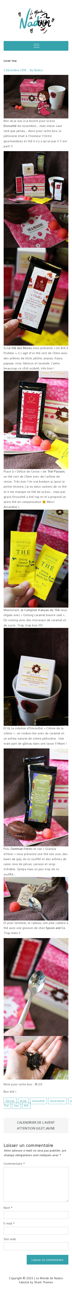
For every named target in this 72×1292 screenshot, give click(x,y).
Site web (10, 1239)
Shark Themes (43, 1282)
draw (23, 1101)
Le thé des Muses (19, 348)
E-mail (9, 1223)
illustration (57, 1101)
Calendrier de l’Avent (36, 1122)
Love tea (10, 61)
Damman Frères (22, 849)
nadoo (38, 70)
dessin (10, 1101)
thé (26, 1105)
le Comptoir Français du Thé (40, 610)
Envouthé (10, 126)
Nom (8, 1208)
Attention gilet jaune (36, 1128)
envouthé (38, 1101)
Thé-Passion (56, 471)
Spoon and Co (55, 928)
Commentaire (14, 1163)
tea (16, 1105)
